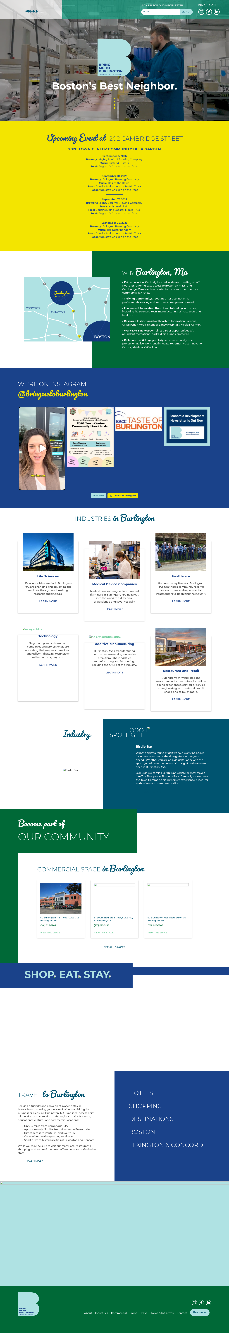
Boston (142, 1132)
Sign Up (186, 12)
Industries (101, 1313)
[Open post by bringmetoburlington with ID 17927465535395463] (42, 448)
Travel (144, 1313)
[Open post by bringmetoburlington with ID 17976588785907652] (138, 419)
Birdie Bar (169, 773)
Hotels (141, 1094)
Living (133, 1313)
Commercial (119, 1313)
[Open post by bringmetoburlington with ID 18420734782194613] (187, 426)
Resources (199, 1312)
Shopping (145, 1106)
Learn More (152, 792)
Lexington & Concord (166, 1146)
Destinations (151, 1119)
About (88, 1313)
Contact (182, 1313)
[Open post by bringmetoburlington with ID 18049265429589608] (90, 437)
